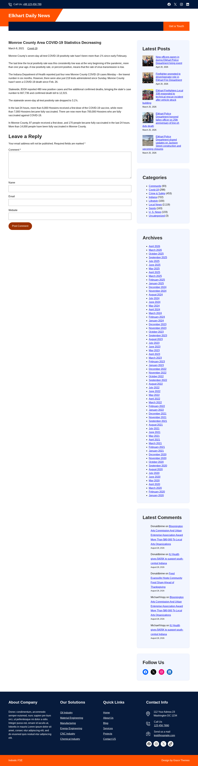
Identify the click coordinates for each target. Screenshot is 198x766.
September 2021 (158, 421)
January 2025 (156, 283)
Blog (105, 723)
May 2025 (154, 268)
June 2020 (154, 476)
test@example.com (164, 735)
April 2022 (154, 398)
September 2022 (158, 380)
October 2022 (156, 376)
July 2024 (154, 298)
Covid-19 (32, 48)
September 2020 (158, 465)
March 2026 (155, 250)
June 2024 (154, 302)
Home (106, 712)
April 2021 (154, 439)
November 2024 (157, 291)
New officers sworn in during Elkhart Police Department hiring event (169, 60)
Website (13, 210)
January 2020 (156, 495)
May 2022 (154, 395)
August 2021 (156, 424)
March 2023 (155, 358)
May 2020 (154, 480)
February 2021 (157, 447)
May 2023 (154, 350)
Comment (15, 149)
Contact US (109, 739)
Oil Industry (66, 712)
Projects (107, 733)
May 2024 (154, 305)
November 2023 (157, 328)
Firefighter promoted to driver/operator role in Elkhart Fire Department (169, 77)
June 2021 (154, 432)
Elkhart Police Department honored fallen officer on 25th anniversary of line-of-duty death (160, 119)
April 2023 (154, 354)
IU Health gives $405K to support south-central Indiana (167, 559)
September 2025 (158, 257)
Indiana (153, 197)
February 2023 (157, 361)
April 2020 (154, 484)
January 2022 (156, 410)
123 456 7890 (161, 725)
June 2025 (154, 265)
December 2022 (157, 369)
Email (12, 196)
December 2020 (157, 454)
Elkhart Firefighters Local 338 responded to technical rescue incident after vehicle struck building (162, 96)
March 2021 (155, 443)
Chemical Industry (70, 739)
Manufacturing (68, 723)
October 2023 (156, 331)
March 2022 (155, 402)
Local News (155, 204)
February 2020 (157, 491)
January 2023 (156, 365)
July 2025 (154, 261)
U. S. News (155, 212)
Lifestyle (153, 201)
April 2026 (154, 246)
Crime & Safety (157, 193)
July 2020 (154, 473)
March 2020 (155, 488)
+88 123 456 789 (32, 4)
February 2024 (157, 317)
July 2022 (154, 387)
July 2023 (154, 343)
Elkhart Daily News (29, 15)
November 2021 (157, 417)
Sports (152, 208)
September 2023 (158, 335)
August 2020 (156, 469)
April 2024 (154, 309)
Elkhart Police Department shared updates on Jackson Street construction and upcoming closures (161, 142)
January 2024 (156, 320)
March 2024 (155, 313)
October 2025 (156, 253)
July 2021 (154, 428)
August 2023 (156, 339)
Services (108, 728)
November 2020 (157, 458)
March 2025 (155, 276)
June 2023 (154, 346)
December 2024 (157, 287)
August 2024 (156, 294)
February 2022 (157, 406)
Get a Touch (176, 26)
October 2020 (156, 462)
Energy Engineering (71, 728)
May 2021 (154, 436)
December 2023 (157, 324)
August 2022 (156, 384)
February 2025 (157, 279)
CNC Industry (67, 733)
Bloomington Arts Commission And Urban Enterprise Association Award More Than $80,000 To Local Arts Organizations (167, 535)
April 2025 (154, 272)
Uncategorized (157, 215)
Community (155, 186)
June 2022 (154, 391)
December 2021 (157, 413)
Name (12, 182)
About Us (108, 718)
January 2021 (156, 450)
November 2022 (157, 372)
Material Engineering (71, 718)
